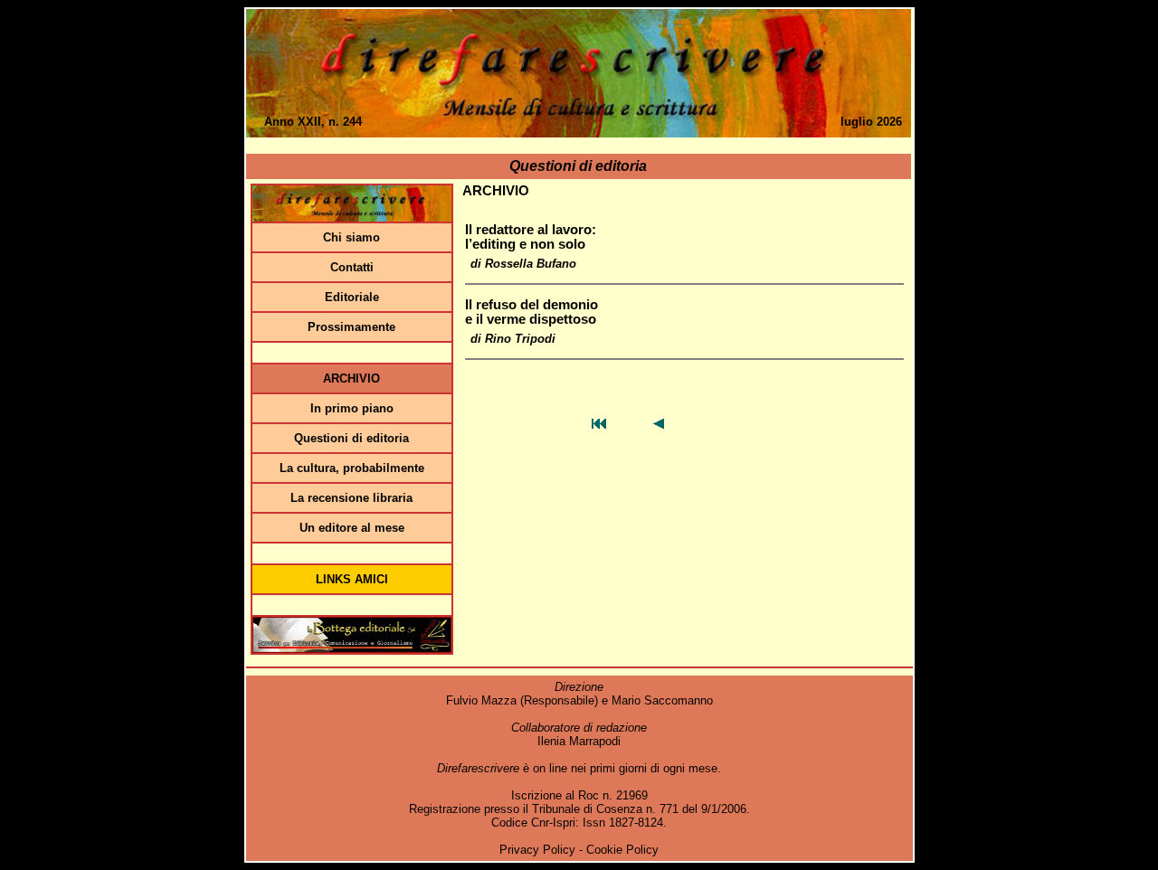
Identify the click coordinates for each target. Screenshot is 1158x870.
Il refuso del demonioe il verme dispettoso (531, 312)
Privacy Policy (537, 849)
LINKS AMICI (352, 579)
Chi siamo (351, 237)
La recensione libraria (351, 498)
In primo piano (352, 408)
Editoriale (352, 297)
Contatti (352, 267)
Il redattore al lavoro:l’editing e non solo (530, 236)
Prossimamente (351, 327)
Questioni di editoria (351, 438)
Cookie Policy (622, 849)
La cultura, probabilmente (352, 468)
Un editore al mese (351, 527)
